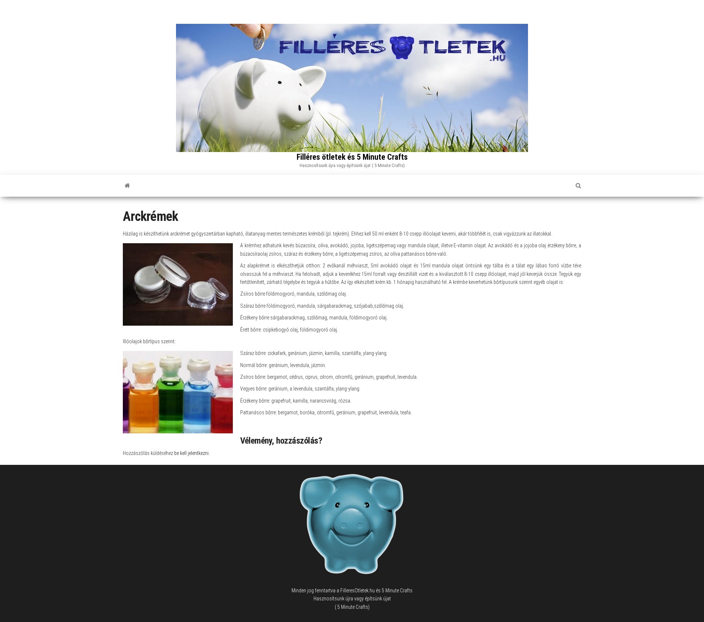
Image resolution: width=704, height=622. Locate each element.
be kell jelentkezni (191, 453)
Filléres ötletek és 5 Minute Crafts (352, 157)
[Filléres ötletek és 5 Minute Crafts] (127, 186)
